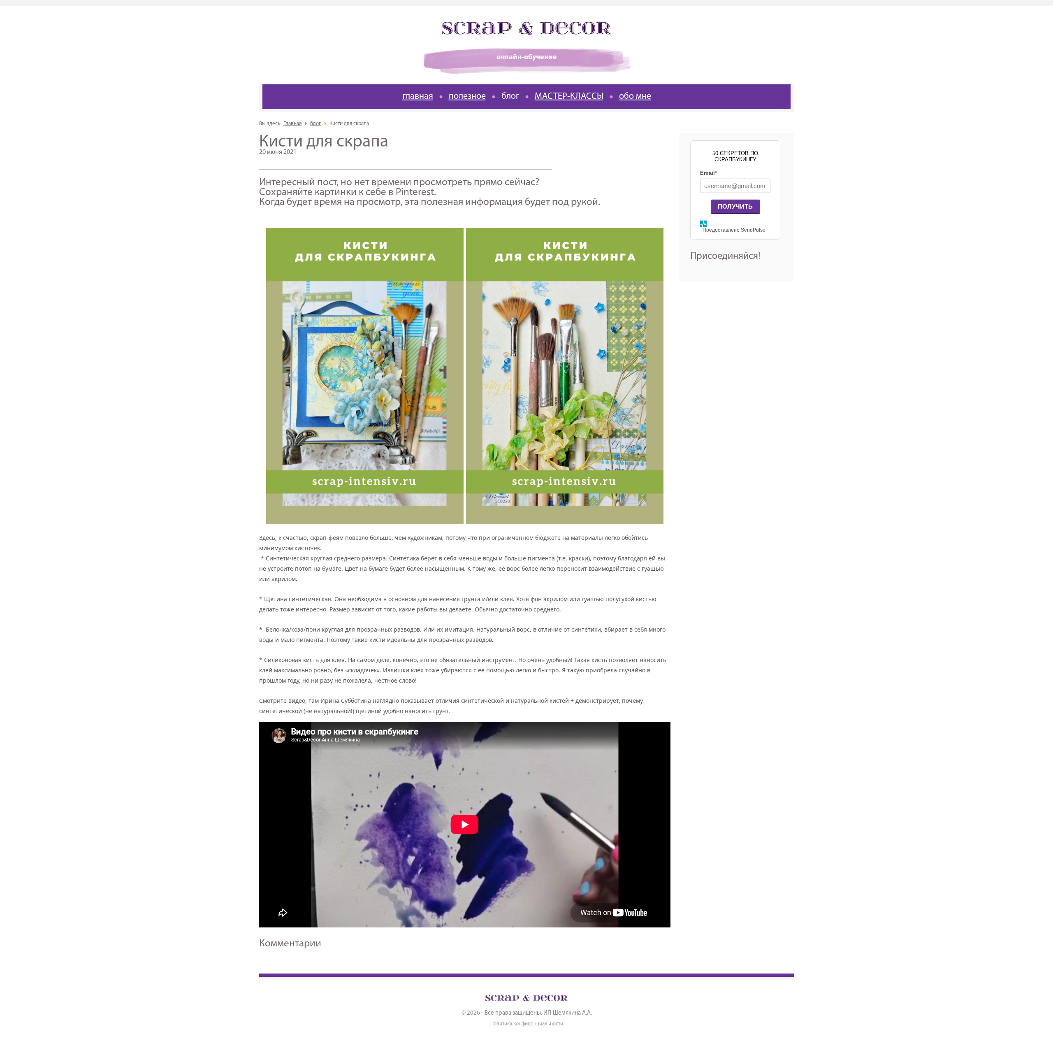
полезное (467, 96)
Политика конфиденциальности (526, 1024)
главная (417, 96)
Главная (292, 123)
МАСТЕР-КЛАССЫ (569, 96)
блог (510, 96)
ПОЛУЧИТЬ (735, 206)
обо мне (635, 96)
